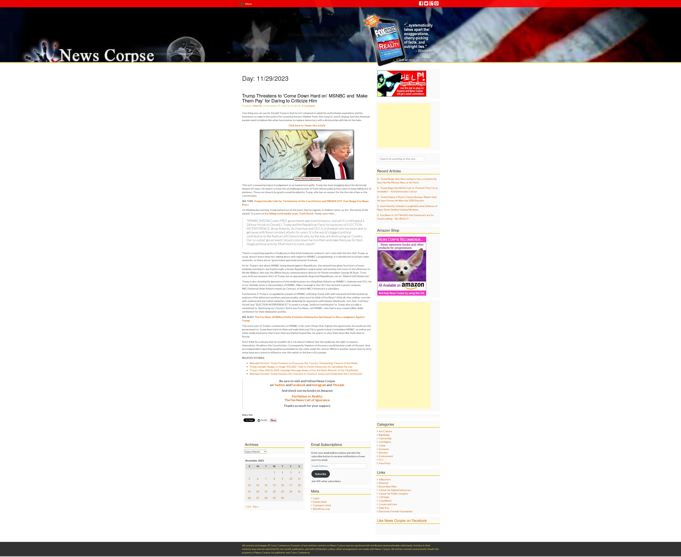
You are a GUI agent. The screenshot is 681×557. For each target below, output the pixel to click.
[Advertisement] (404, 125)
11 (299, 478)
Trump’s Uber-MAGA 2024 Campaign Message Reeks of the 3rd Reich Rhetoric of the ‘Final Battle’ (304, 370)
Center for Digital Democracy (395, 490)
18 (299, 485)
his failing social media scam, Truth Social (289, 213)
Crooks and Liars (388, 504)
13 (257, 485)
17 (290, 485)
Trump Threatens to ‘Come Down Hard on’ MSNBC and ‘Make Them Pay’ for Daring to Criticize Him (304, 98)
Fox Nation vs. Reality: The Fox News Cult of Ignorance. (307, 398)
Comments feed (322, 505)
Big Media (384, 434)
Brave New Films (388, 486)
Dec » (256, 506)
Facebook (298, 385)
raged (325, 213)
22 (274, 491)
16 (282, 485)
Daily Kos (384, 507)
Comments (309, 105)
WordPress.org (321, 508)
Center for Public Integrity (393, 493)
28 (266, 497)
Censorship (385, 438)
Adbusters (385, 479)
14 (266, 485)
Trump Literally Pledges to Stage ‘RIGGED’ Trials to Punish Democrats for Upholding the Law (301, 366)
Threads (338, 385)
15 (274, 485)
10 (290, 478)
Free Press (385, 463)
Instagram (319, 385)
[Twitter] (426, 4)
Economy (384, 448)
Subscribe (320, 473)
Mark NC (257, 105)
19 (249, 491)
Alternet (383, 482)
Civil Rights (385, 441)
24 (290, 491)
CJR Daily (384, 497)
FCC (381, 459)
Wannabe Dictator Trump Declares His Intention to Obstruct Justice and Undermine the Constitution (306, 373)
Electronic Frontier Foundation (396, 511)
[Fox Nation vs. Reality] (398, 39)
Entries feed (319, 501)
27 (257, 497)
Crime (382, 445)
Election (383, 452)
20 (257, 491)
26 (249, 497)
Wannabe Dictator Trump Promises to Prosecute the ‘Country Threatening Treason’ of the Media (304, 363)
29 (274, 497)
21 (266, 491)
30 (282, 497)
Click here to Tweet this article (307, 125)
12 (249, 485)
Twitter (279, 385)
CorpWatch (385, 500)
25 (299, 491)
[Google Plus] (431, 4)
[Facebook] (421, 4)
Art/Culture (385, 431)
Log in (316, 498)
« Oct (248, 506)
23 (282, 491)
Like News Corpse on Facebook (402, 520)
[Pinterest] (436, 4)
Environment (386, 456)
